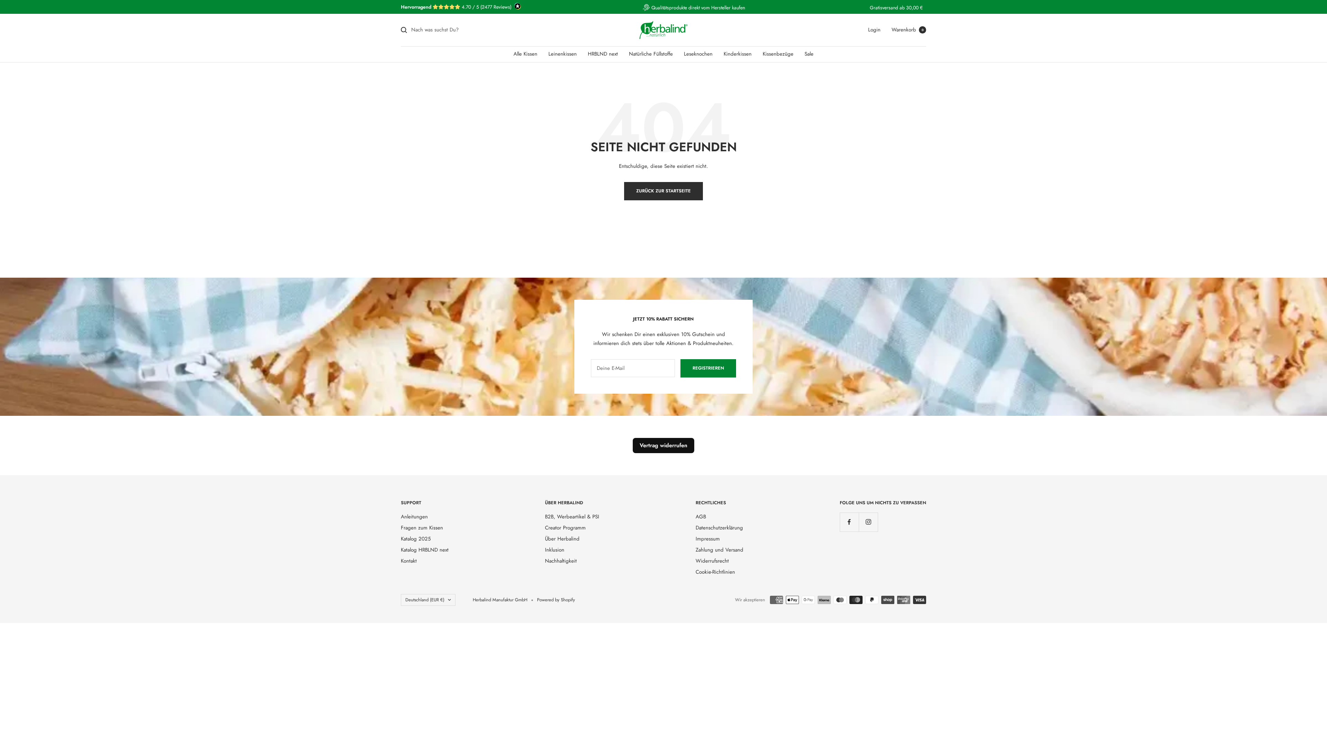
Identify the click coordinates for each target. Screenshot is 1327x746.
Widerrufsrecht (712, 561)
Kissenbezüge (778, 54)
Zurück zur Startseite (663, 191)
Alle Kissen (525, 54)
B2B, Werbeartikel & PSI (572, 516)
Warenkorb (908, 30)
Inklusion (554, 550)
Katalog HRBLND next (425, 550)
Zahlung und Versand (719, 550)
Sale (808, 54)
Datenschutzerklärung (719, 528)
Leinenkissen (562, 54)
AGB (701, 516)
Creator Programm (565, 528)
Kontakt (409, 561)
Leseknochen (698, 54)
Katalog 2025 (416, 539)
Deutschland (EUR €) (424, 599)
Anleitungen (414, 516)
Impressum (708, 539)
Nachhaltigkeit (561, 561)
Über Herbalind (562, 539)
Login (874, 30)
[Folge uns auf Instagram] (868, 522)
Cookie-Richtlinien (715, 572)
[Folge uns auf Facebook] (849, 522)
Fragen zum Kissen (422, 528)
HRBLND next (603, 54)
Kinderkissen (738, 54)
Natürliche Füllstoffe (651, 54)
